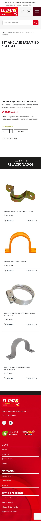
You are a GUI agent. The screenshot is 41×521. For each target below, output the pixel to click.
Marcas (19, 5)
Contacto (25, 5)
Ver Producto (32, 220)
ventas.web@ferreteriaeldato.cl (26, 2)
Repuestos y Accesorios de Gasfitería (20, 107)
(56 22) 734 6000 (9, 2)
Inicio (3, 32)
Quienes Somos (10, 5)
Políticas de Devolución (10, 507)
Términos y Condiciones (10, 498)
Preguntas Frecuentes (9, 512)
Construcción (6, 481)
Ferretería (10, 32)
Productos (5, 454)
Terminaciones (7, 476)
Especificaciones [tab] (9, 138)
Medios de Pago (7, 502)
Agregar (21, 131)
